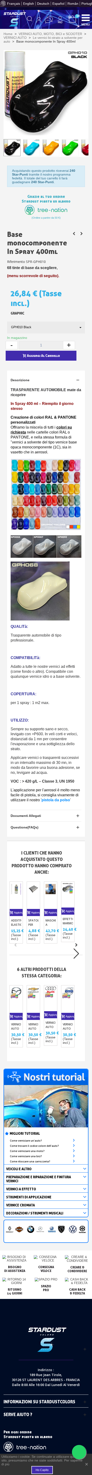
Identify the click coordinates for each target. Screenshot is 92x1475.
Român (72, 3)
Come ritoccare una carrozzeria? (30, 1161)
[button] (76, 944)
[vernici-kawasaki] (82, 1229)
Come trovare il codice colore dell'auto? (34, 1145)
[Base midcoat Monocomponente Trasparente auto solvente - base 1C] (81, 233)
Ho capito (42, 1470)
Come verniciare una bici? (26, 1156)
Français (13, 3)
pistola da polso (56, 800)
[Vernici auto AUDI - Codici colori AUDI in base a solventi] (50, 998)
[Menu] (85, 17)
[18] (72, 19)
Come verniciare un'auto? (26, 1140)
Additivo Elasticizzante (16, 922)
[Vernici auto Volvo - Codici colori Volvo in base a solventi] (67, 999)
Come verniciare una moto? (27, 1151)
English (28, 3)
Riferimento (16, 261)
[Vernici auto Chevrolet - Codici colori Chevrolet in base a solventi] (33, 999)
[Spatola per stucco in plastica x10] (33, 895)
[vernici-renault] (10, 1229)
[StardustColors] (14, 19)
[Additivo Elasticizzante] (16, 895)
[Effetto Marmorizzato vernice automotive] (67, 895)
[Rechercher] (29, 20)
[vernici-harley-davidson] (19, 1229)
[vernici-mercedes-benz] (40, 1229)
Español (58, 3)
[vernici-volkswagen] (73, 1229)
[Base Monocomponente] (73, 233)
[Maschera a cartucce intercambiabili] (50, 895)
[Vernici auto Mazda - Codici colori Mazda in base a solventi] (16, 999)
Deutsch (43, 3)
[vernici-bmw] (31, 1229)
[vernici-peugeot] (61, 1229)
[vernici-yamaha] (52, 1229)
